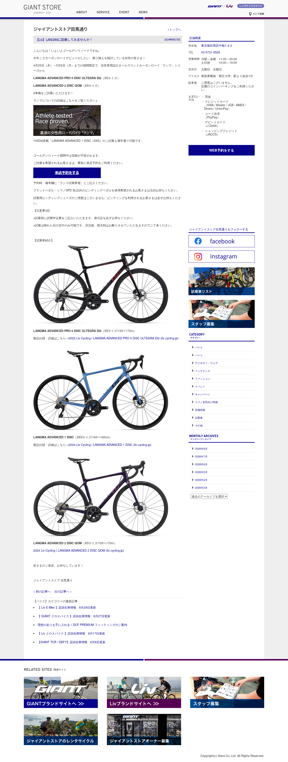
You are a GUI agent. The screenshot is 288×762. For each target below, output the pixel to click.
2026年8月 (201, 448)
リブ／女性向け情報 (206, 402)
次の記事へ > (63, 591)
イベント (200, 386)
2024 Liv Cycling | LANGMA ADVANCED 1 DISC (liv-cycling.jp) (110, 445)
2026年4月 (201, 480)
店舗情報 (200, 409)
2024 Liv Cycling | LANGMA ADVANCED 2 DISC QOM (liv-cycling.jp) (78, 550)
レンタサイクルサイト (250, 5)
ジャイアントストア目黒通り (60, 29)
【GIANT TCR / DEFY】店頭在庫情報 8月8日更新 (71, 642)
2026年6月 (201, 464)
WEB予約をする (221, 150)
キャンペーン (202, 394)
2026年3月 (201, 487)
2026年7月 (201, 456)
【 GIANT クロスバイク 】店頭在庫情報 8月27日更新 (74, 616)
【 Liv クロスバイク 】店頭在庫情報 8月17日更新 (71, 633)
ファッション (202, 378)
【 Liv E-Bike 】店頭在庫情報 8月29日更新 (67, 607)
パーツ (199, 355)
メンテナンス (202, 370)
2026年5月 (201, 472)
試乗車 (199, 417)
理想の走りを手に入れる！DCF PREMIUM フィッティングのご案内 (82, 625)
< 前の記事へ (42, 591)
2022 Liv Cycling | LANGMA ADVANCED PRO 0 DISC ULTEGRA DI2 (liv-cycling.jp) (124, 338)
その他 (199, 425)
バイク (199, 347)
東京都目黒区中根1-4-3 (216, 45)
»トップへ (174, 29)
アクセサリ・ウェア (206, 363)
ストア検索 (258, 13)
